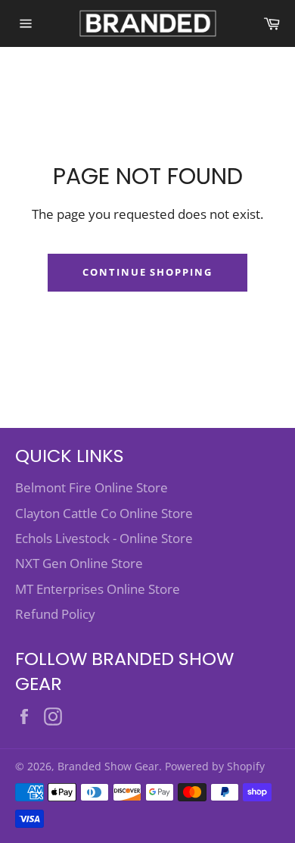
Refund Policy (55, 614)
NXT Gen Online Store (79, 563)
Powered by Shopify (215, 766)
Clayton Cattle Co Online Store (104, 513)
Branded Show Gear (108, 766)
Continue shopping (147, 272)
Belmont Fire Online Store (91, 487)
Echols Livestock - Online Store (104, 538)
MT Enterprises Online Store (97, 589)
